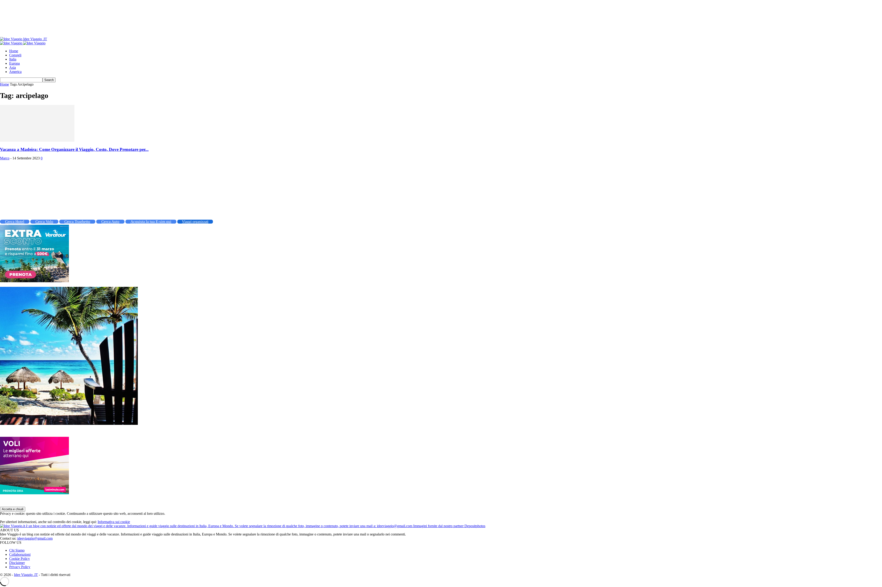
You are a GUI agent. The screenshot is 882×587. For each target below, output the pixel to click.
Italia (12, 59)
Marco (4, 158)
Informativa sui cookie (114, 522)
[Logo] (11, 43)
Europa (14, 63)
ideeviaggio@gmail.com (35, 538)
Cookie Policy (19, 559)
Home (13, 51)
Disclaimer (17, 563)
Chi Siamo (17, 550)
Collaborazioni (20, 554)
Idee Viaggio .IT (26, 575)
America (15, 72)
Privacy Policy (19, 567)
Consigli (15, 55)
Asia (12, 67)
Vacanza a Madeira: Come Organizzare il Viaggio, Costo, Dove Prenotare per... (74, 149)
